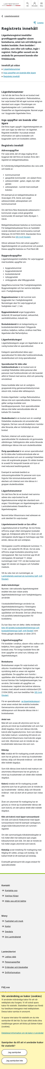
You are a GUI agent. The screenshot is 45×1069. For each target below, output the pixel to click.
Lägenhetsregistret (11, 16)
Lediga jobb (10, 957)
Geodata (9, 931)
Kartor (8, 926)
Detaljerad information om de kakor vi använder (23, 1033)
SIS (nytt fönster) (23, 237)
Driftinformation (12, 972)
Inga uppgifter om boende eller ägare (19, 73)
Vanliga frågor (11, 896)
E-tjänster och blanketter (16, 967)
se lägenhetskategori (30, 701)
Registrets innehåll (11, 76)
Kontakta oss (11, 890)
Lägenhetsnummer (11, 69)
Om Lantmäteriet (13, 937)
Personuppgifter (12, 962)
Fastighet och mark (14, 921)
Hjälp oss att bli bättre (15, 901)
